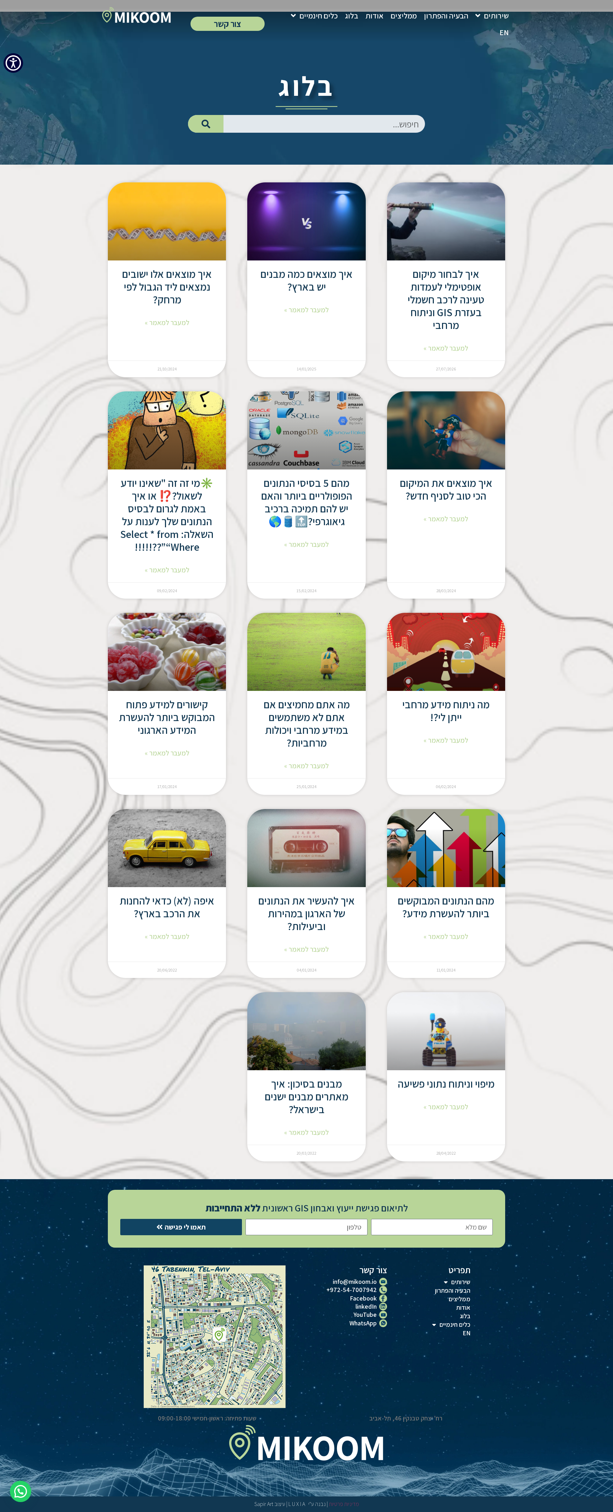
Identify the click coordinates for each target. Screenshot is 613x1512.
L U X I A (297, 1504)
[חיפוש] (205, 124)
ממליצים (404, 16)
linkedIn (366, 1306)
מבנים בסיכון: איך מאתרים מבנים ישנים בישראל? (306, 1096)
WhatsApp (363, 1323)
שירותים (496, 16)
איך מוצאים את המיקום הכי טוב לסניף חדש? (446, 489)
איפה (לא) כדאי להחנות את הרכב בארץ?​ (167, 907)
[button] (20, 1491)
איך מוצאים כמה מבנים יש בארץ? (306, 280)
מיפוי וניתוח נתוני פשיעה (446, 1084)
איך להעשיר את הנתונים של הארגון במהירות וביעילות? (306, 913)
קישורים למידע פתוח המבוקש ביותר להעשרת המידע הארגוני (167, 717)
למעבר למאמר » (446, 348)
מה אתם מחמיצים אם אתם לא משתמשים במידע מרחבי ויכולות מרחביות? (307, 723)
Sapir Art (263, 1504)
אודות (374, 16)
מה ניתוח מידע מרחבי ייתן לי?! (446, 710)
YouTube (365, 1314)
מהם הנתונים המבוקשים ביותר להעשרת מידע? (446, 907)
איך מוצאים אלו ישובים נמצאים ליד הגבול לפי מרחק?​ (167, 287)
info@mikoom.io (355, 1281)
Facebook (363, 1298)
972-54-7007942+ (351, 1290)
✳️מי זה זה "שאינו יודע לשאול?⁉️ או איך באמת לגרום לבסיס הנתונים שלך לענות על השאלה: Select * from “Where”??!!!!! (167, 515)
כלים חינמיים (318, 16)
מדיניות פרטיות (344, 1504)
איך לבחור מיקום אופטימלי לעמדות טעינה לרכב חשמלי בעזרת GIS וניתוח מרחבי (446, 299)
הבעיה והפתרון (446, 16)
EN (504, 32)
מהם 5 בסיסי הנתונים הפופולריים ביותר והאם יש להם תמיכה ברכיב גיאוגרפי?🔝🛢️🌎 (306, 502)
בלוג (351, 16)
